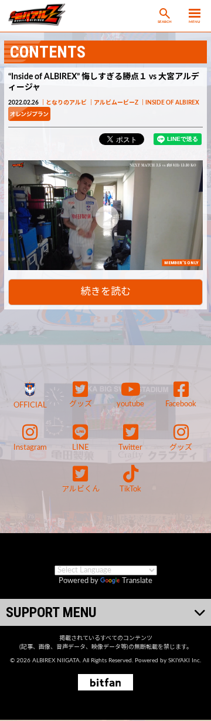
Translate (137, 581)
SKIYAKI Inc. (184, 660)
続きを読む (106, 292)
